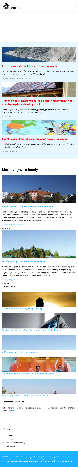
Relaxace (18, 151)
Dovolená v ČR (6, 117)
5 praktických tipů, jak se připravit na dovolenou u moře (35, 139)
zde (13, 411)
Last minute (19, 78)
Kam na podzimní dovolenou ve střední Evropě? (26, 395)
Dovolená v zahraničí (8, 78)
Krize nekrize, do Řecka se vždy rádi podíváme (29, 66)
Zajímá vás (27, 78)
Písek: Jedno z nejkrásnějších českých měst (28, 206)
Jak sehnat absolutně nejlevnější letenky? (22, 308)
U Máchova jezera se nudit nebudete (24, 261)
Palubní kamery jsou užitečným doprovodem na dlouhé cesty (32, 330)
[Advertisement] (39, 27)
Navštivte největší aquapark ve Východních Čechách (28, 373)
